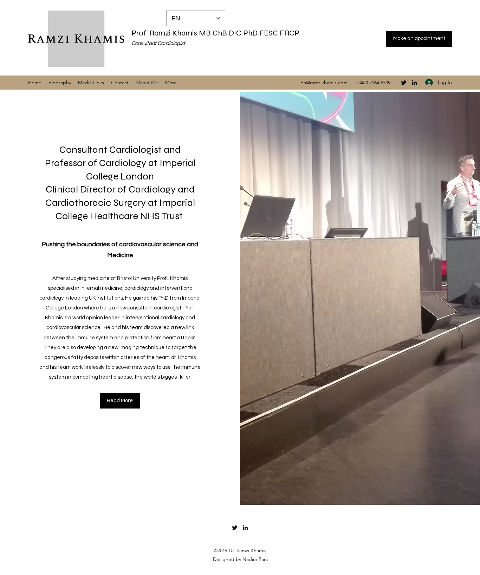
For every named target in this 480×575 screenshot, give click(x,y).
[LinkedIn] (414, 82)
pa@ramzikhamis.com (324, 82)
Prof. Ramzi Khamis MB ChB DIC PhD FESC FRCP (215, 33)
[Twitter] (403, 82)
